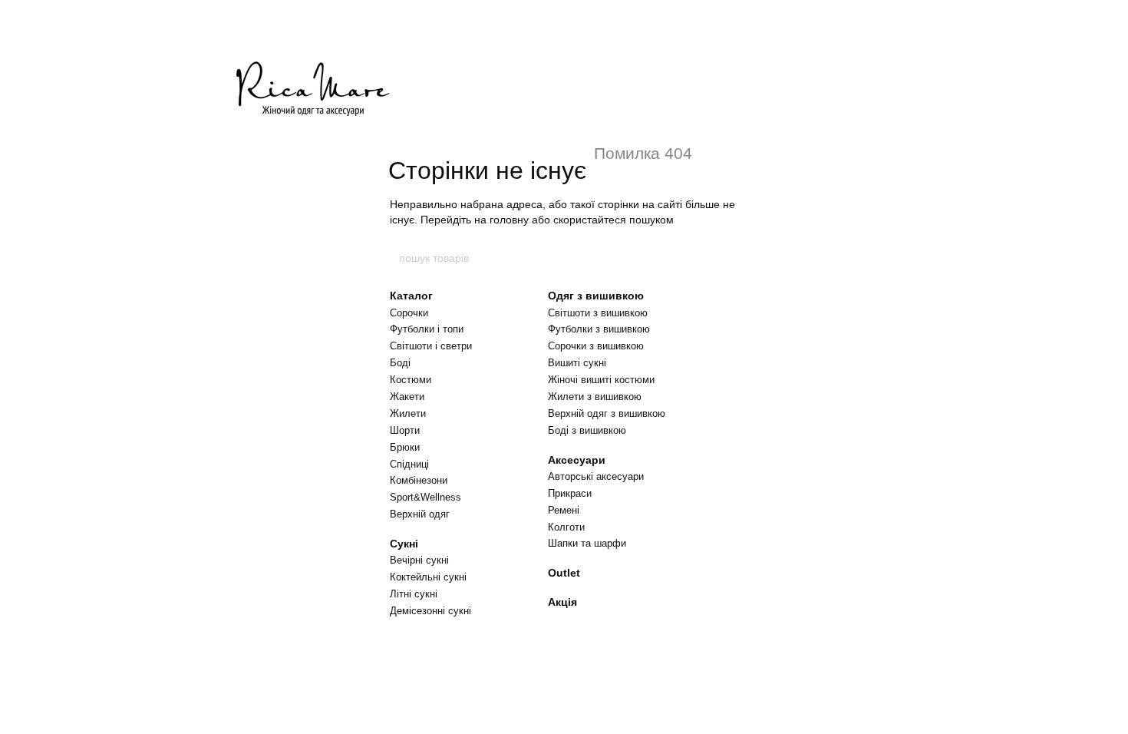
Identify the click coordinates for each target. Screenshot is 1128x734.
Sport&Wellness (425, 497)
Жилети (408, 413)
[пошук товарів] (730, 257)
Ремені (563, 510)
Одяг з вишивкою (596, 295)
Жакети (407, 396)
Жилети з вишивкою (595, 396)
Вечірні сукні (419, 560)
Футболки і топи (426, 329)
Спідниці (409, 464)
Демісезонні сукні (430, 611)
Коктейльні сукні (428, 577)
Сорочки (409, 313)
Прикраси (570, 493)
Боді (400, 363)
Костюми (410, 379)
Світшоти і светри (431, 346)
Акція (562, 602)
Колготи (566, 527)
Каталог (411, 295)
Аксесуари (576, 460)
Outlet (564, 573)
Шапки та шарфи (587, 543)
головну (509, 219)
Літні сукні (413, 594)
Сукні (404, 543)
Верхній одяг (420, 514)
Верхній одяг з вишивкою (606, 413)
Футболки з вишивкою (599, 329)
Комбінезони (418, 480)
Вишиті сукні (577, 363)
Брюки (405, 447)
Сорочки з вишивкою (596, 346)
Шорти (405, 430)
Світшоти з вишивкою (598, 313)
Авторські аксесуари (596, 476)
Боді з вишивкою (587, 430)
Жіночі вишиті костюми (601, 379)
